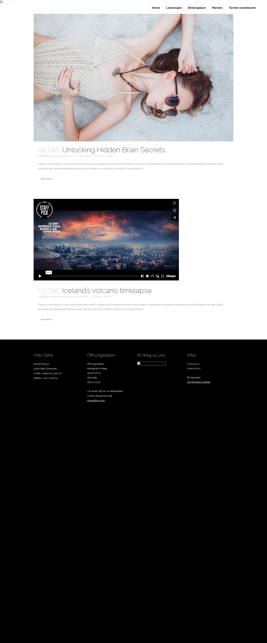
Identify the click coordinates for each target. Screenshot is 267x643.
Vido (71, 156)
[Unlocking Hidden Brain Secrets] (133, 77)
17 (98, 156)
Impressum (193, 364)
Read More (46, 179)
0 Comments (84, 156)
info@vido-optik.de (52, 373)
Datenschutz (194, 368)
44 (96, 296)
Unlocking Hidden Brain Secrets (113, 149)
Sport (62, 156)
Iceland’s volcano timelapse (107, 290)
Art (61, 296)
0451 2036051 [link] (50, 378)
